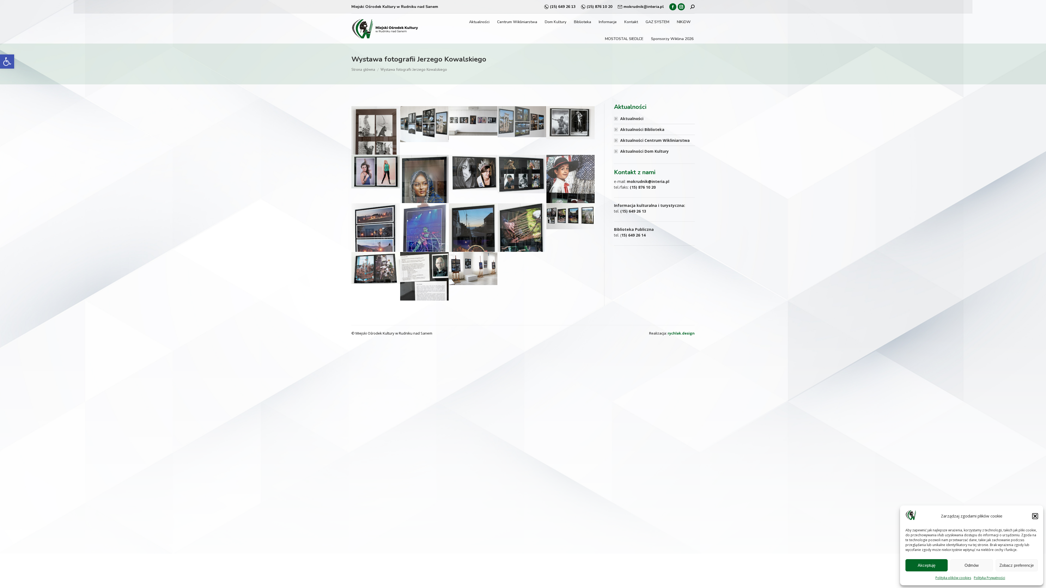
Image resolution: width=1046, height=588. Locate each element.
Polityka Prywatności (989, 577)
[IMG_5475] (424, 243)
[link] (681, 333)
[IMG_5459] (375, 140)
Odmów (972, 565)
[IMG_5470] (473, 172)
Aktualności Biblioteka (642, 129)
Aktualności (631, 118)
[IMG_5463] (473, 121)
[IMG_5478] (570, 216)
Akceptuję (926, 565)
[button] (7, 61)
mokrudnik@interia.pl (644, 6)
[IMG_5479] (375, 268)
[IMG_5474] (375, 237)
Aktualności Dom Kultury (644, 151)
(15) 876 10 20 (599, 6)
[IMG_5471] (522, 174)
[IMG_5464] (522, 121)
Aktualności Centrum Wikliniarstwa (655, 140)
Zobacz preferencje (1016, 565)
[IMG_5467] (375, 171)
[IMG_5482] (424, 287)
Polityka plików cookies (953, 577)
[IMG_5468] (424, 190)
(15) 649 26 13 (563, 6)
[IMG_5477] (522, 244)
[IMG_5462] (424, 124)
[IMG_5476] (473, 238)
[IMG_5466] (570, 122)
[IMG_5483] (473, 268)
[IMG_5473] (570, 192)
